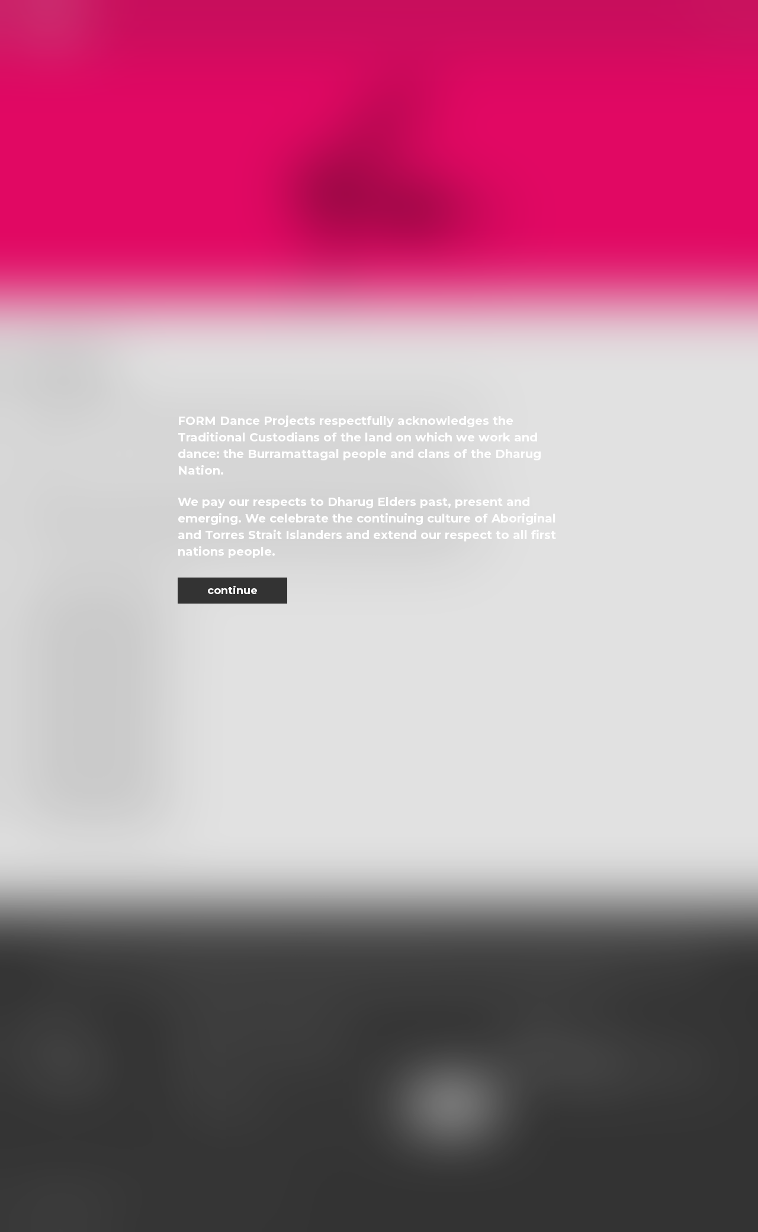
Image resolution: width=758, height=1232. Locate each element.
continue (232, 590)
